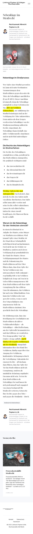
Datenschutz (20, 519)
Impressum (16, 521)
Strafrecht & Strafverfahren (12, 403)
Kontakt (11, 519)
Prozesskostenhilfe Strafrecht (13, 472)
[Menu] (29, 3)
